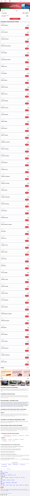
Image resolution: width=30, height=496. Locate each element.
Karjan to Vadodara (4, 135)
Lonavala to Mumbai (4, 114)
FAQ (13, 477)
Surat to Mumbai (4, 52)
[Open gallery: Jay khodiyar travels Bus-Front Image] (4, 383)
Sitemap (16, 477)
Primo (2, 404)
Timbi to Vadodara (4, 341)
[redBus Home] (1, 1)
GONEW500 (15, 375)
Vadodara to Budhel (4, 286)
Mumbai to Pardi (4, 66)
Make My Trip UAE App (14, 482)
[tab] (7, 435)
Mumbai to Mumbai (4, 25)
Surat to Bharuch (4, 210)
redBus (1, 482)
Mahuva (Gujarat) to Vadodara (6, 224)
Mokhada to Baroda (4, 217)
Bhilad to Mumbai (4, 80)
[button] (8, 11)
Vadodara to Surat (4, 169)
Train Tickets (6, 472)
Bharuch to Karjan (4, 251)
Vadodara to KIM (4, 190)
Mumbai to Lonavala (4, 107)
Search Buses (16, 18)
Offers (19, 477)
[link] (6, 373)
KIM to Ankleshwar (4, 334)
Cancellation (6, 477)
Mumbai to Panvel (4, 93)
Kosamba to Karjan (4, 293)
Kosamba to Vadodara (5, 155)
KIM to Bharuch (3, 327)
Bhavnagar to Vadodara (5, 183)
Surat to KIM (3, 231)
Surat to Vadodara (4, 32)
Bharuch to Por (3, 238)
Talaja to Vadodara (4, 306)
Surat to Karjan (3, 258)
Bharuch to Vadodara (5, 148)
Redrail (4, 482)
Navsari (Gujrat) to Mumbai (5, 59)
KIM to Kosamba (4, 361)
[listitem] (2, 370)
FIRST (26, 375)
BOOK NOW (26, 34)
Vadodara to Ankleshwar (5, 176)
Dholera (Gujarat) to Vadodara (6, 313)
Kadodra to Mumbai (4, 100)
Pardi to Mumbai (4, 73)
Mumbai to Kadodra (4, 87)
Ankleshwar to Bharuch (5, 320)
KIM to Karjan (3, 265)
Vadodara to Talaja (4, 279)
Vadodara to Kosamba (5, 203)
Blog (21, 477)
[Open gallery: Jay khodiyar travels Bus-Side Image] (21, 383)
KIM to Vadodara (4, 128)
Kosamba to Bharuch (4, 348)
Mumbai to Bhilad (4, 121)
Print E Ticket (11, 477)
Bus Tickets (2, 472)
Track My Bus (2, 477)
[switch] (27, 16)
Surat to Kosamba (4, 272)
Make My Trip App (8, 482)
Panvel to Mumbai (4, 162)
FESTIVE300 (4, 375)
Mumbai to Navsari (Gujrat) (5, 45)
